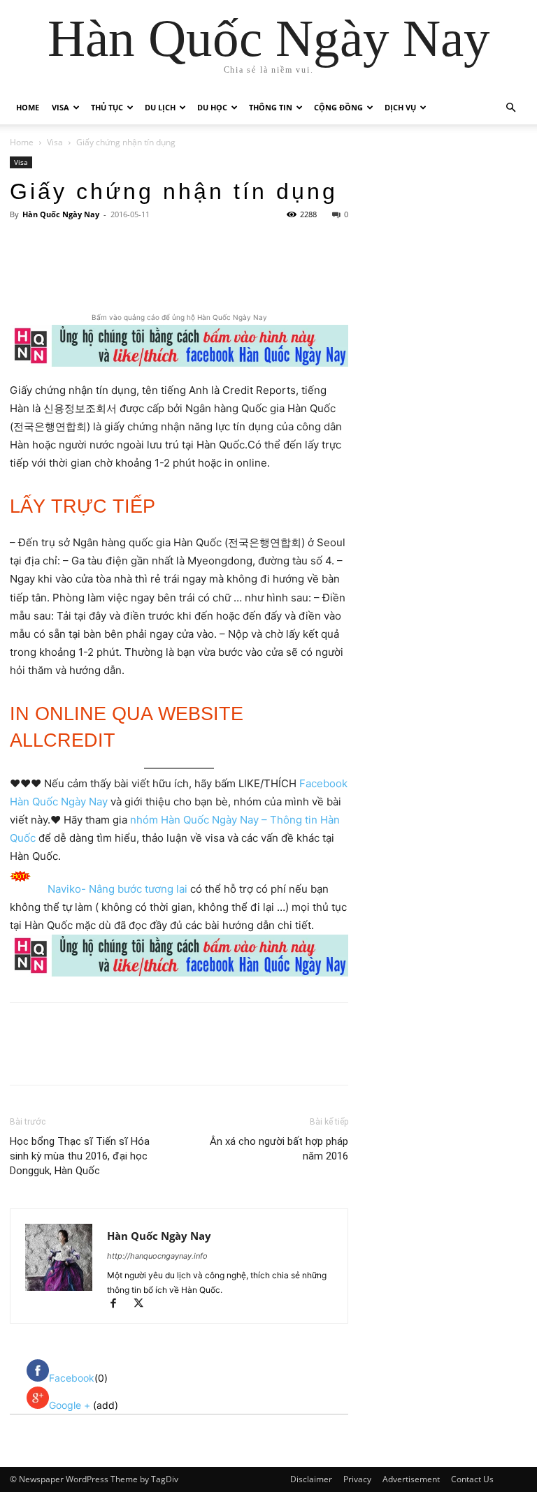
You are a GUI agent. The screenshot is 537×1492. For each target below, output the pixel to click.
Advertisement (411, 1479)
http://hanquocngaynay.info (157, 1256)
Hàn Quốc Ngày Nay (60, 214)
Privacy (357, 1479)
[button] (510, 108)
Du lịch (160, 107)
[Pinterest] (175, 270)
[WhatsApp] (208, 270)
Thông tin (270, 107)
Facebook (71, 1378)
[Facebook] (111, 270)
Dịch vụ (400, 107)
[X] (143, 270)
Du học (212, 107)
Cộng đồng (338, 107)
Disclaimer (311, 1479)
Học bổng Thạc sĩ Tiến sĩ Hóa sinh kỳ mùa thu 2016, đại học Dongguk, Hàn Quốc (80, 1156)
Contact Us (472, 1479)
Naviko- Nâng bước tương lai (117, 888)
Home (27, 107)
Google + (71, 1405)
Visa (60, 107)
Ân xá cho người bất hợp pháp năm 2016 (279, 1148)
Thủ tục (107, 107)
